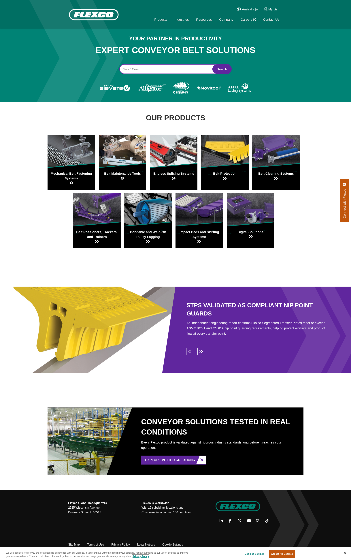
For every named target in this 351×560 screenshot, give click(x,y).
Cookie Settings (172, 544)
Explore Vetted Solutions (170, 460)
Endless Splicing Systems (173, 173)
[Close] (345, 553)
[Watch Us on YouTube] (250, 521)
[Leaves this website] (250, 210)
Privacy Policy (120, 544)
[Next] (200, 351)
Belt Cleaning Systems (276, 173)
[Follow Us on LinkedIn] (223, 521)
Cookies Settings (254, 554)
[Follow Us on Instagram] (259, 521)
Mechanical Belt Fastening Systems (71, 176)
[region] (175, 553)
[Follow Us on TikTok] (268, 521)
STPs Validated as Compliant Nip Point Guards (249, 309)
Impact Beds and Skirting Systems (199, 234)
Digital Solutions (250, 232)
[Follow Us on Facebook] (232, 521)
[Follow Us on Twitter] (241, 521)
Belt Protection (225, 173)
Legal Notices (146, 544)
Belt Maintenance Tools (122, 173)
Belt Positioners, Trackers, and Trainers (97, 234)
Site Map (74, 544)
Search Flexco (131, 69)
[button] (245, 9)
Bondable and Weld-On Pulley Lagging (148, 234)
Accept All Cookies (282, 554)
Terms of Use (95, 544)
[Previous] (189, 351)
